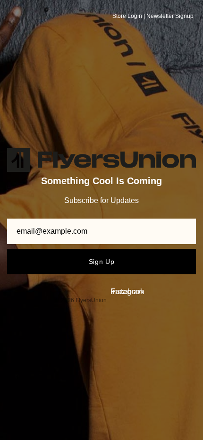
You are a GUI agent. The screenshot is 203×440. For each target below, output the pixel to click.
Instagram (127, 292)
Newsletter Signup (170, 16)
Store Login (127, 16)
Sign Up (102, 261)
